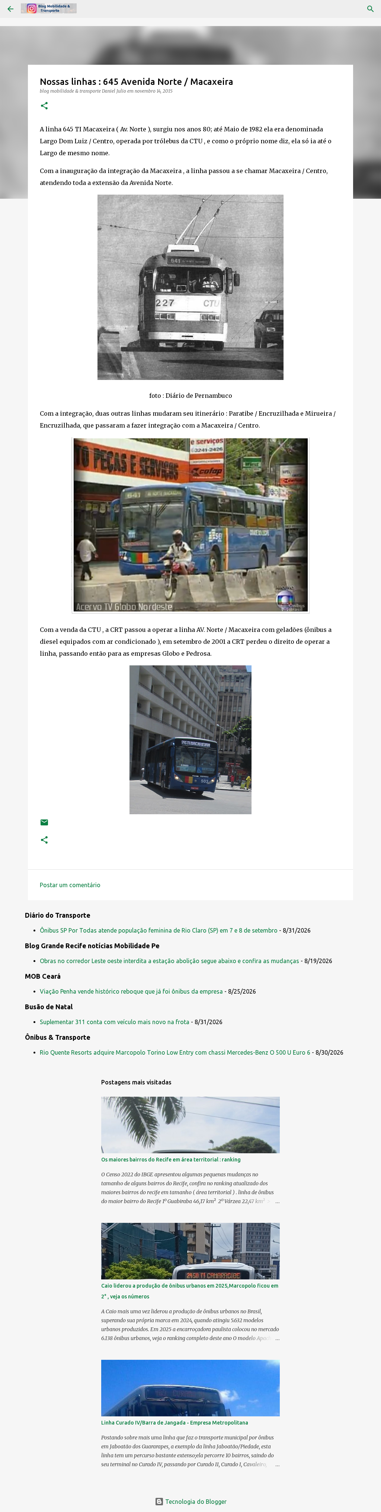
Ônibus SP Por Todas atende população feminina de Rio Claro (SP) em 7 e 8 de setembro (159, 930)
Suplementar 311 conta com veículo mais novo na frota (114, 1022)
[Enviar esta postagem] (44, 825)
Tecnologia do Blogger (195, 1501)
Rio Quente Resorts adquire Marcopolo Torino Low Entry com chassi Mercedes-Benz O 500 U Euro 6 (175, 1052)
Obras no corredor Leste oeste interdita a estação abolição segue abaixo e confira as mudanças (169, 961)
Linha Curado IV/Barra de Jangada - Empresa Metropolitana (174, 1423)
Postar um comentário (70, 885)
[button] (44, 106)
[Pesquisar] (370, 9)
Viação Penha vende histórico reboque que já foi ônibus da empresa (131, 991)
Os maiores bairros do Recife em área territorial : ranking (171, 1160)
